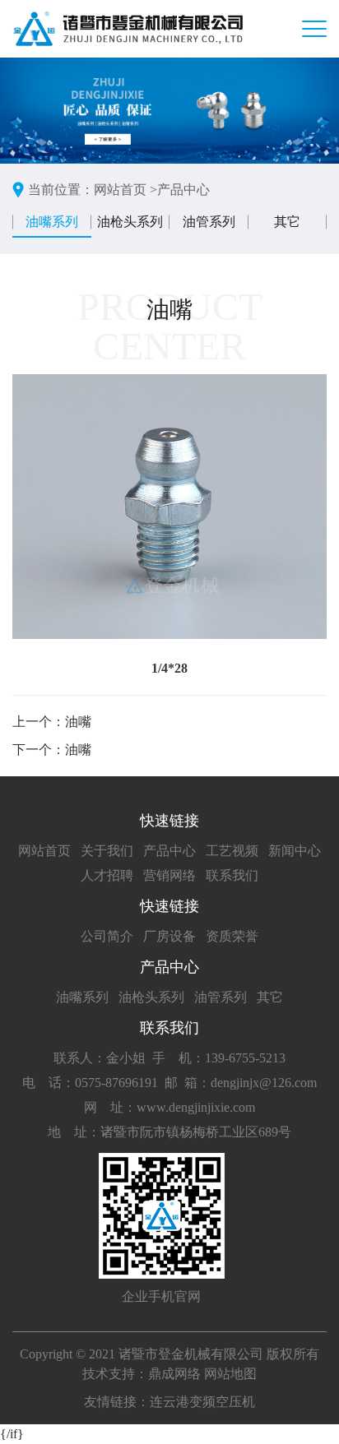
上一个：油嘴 (51, 722)
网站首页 (44, 851)
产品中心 (183, 190)
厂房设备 (169, 936)
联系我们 (232, 875)
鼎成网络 (174, 1374)
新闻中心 (294, 851)
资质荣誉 (232, 936)
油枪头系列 (130, 222)
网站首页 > (125, 190)
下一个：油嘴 (51, 750)
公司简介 (107, 936)
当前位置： (61, 190)
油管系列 (209, 222)
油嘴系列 (52, 222)
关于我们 (107, 851)
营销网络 (169, 875)
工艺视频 (232, 851)
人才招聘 (107, 875)
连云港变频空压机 (202, 1402)
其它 (287, 222)
